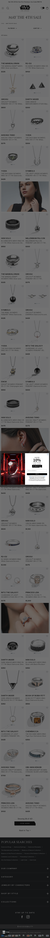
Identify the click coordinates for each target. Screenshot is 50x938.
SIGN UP (36, 474)
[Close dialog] (48, 454)
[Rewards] (5, 932)
